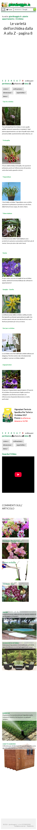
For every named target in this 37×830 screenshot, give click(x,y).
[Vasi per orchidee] (11, 342)
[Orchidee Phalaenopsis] (15, 549)
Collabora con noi (19, 826)
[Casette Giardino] (19, 757)
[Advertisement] (18, 55)
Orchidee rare (8, 584)
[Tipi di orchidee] (11, 116)
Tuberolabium (7, 213)
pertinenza (6, 83)
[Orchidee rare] (15, 592)
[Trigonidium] (11, 191)
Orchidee (19, 19)
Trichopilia (6, 140)
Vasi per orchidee (8, 328)
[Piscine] (19, 625)
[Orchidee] (15, 527)
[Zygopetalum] (11, 379)
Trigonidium (7, 177)
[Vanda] (11, 267)
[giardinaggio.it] (16, 4)
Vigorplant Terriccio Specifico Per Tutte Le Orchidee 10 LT (23, 415)
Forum (10, 9)
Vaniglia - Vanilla (8, 289)
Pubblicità (30, 826)
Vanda (5, 253)
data (26, 83)
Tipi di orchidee (8, 101)
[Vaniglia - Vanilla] (11, 304)
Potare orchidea (9, 562)
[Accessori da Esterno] (19, 656)
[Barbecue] (19, 726)
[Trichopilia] (11, 155)
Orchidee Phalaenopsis (12, 541)
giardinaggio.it (15, 16)
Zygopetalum (7, 365)
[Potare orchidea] (15, 570)
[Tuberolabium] (11, 228)
